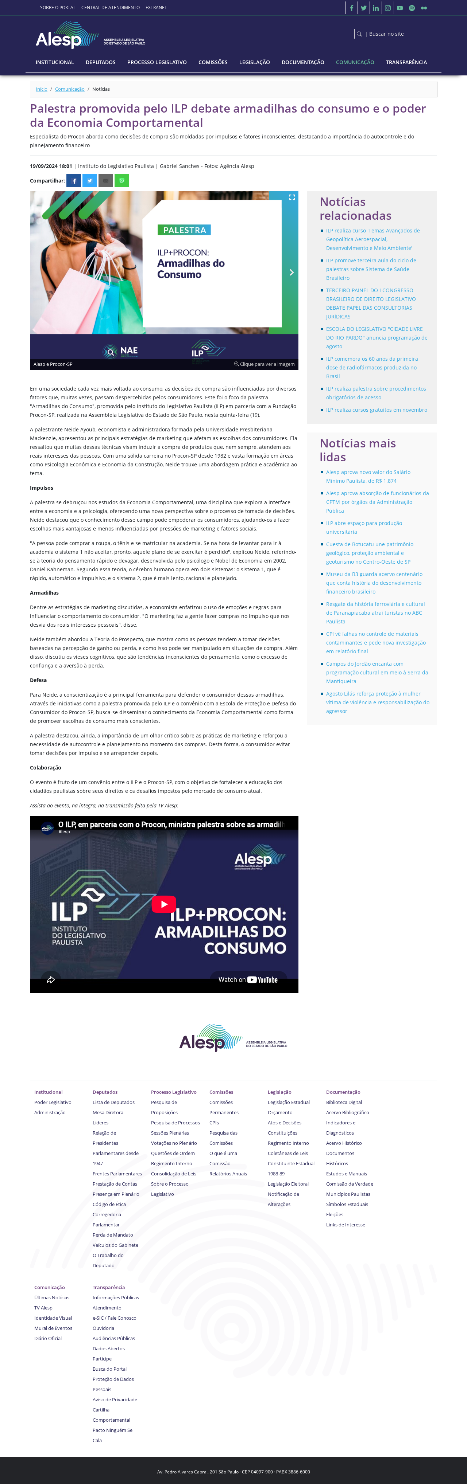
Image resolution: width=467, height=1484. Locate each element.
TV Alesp (43, 1307)
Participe (102, 1358)
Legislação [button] (254, 62)
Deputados (105, 1092)
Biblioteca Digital (344, 1102)
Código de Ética (109, 1204)
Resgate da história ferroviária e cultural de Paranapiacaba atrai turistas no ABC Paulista (375, 612)
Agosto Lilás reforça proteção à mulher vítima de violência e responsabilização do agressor (377, 702)
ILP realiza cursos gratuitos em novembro (376, 409)
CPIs (214, 1122)
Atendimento (107, 1307)
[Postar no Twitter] (89, 180)
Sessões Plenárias (170, 1132)
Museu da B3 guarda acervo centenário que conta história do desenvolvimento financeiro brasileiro (374, 583)
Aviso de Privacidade (115, 1399)
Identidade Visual (53, 1318)
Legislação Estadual (289, 1102)
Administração (50, 1112)
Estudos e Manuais (346, 1173)
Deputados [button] (101, 62)
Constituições (282, 1132)
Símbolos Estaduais (347, 1204)
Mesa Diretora (108, 1112)
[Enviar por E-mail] (106, 180)
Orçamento (280, 1112)
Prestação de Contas (115, 1183)
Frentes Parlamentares (117, 1173)
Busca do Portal (110, 1369)
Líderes (100, 1122)
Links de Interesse (345, 1224)
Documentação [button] (303, 62)
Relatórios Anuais (228, 1173)
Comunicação (70, 89)
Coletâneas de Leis (288, 1153)
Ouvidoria (103, 1328)
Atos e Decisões (284, 1122)
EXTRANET (156, 7)
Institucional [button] (55, 62)
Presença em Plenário (116, 1194)
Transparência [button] (406, 62)
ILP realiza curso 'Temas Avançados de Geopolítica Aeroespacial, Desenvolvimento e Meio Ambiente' (373, 239)
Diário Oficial (48, 1338)
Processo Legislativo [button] (157, 62)
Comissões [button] (213, 62)
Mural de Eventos (53, 1328)
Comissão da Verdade (349, 1183)
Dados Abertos (109, 1348)
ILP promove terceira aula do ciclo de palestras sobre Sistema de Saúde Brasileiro (371, 269)
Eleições (334, 1214)
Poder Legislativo (53, 1102)
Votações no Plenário (174, 1143)
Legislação (280, 1092)
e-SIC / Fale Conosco (114, 1318)
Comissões (221, 1092)
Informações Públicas (116, 1297)
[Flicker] (424, 7)
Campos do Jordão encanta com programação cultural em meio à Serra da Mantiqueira (377, 672)
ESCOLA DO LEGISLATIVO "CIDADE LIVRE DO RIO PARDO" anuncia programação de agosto (377, 337)
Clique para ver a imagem (267, 364)
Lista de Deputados (114, 1102)
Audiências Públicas (114, 1338)
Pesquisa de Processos (175, 1122)
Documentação (343, 1092)
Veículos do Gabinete (115, 1245)
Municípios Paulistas (348, 1194)
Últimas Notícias (51, 1297)
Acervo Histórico (344, 1143)
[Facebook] (352, 7)
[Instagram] (388, 7)
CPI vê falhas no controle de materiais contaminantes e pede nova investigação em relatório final (376, 642)
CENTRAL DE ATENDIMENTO (110, 7)
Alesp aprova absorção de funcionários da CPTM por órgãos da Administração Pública (377, 502)
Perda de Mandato (113, 1235)
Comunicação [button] (355, 62)
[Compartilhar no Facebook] (73, 180)
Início (41, 89)
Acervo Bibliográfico (347, 1112)
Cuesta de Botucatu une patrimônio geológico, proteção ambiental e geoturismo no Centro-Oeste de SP (369, 553)
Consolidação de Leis (173, 1173)
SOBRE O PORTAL (58, 7)
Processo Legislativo (174, 1092)
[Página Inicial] (91, 33)
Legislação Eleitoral (288, 1183)
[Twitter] (364, 7)
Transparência (109, 1287)
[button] (292, 197)
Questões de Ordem (173, 1153)
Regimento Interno (171, 1163)
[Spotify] (412, 7)
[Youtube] (400, 7)
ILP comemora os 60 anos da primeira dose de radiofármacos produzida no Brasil (372, 367)
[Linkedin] (376, 7)
